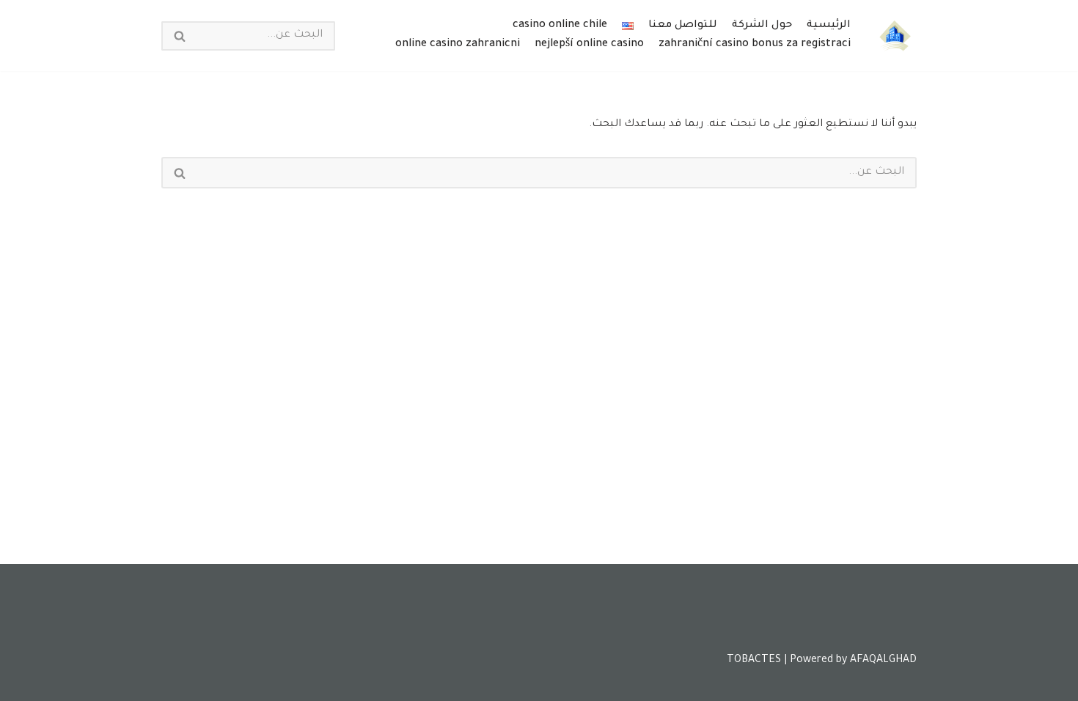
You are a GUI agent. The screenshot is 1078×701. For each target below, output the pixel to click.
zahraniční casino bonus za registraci (755, 45)
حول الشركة (762, 26)
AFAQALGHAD (883, 661)
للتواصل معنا (682, 26)
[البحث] (179, 36)
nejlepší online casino (589, 45)
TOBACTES (754, 661)
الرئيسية (829, 26)
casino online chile (560, 26)
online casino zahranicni (457, 45)
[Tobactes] (895, 35)
